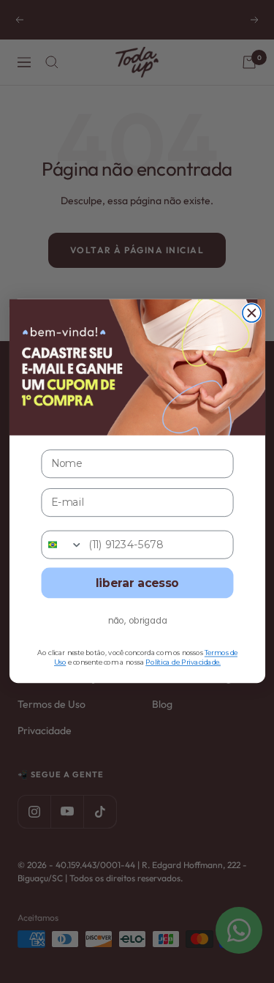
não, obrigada (137, 621)
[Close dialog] (251, 313)
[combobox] (62, 544)
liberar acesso (136, 584)
